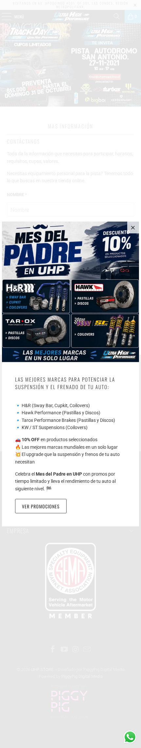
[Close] (133, 227)
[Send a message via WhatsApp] (130, 737)
